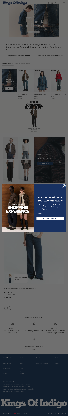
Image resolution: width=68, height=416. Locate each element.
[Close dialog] (64, 186)
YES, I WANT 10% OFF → (50, 218)
